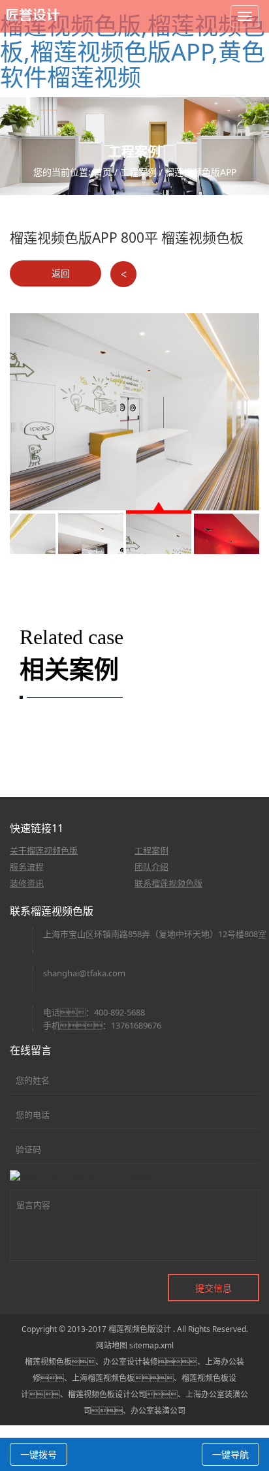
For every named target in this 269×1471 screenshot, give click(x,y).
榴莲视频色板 (48, 1361)
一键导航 (230, 1454)
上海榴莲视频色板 (103, 1378)
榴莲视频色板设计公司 (107, 1394)
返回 (59, 273)
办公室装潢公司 (158, 1410)
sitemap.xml (151, 1345)
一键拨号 (38, 1454)
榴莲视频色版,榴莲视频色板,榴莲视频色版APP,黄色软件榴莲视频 (132, 51)
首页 (102, 172)
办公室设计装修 (130, 1361)
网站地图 (111, 1345)
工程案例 (138, 172)
